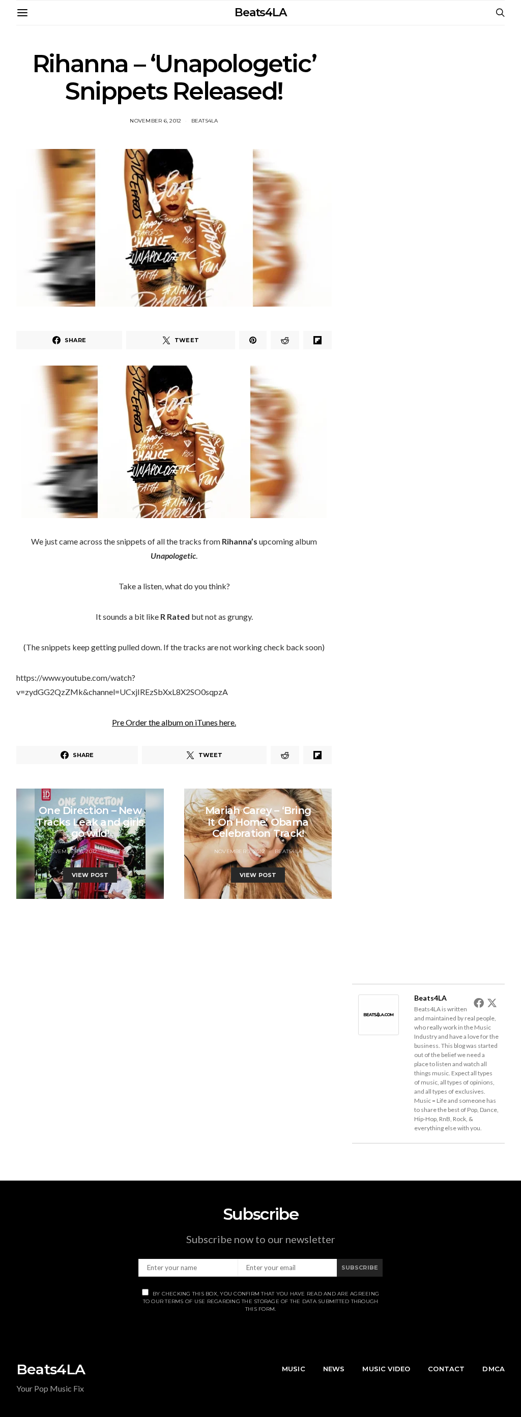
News (334, 1369)
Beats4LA (260, 12)
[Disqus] (174, 1026)
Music (293, 1369)
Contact (446, 1369)
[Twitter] (492, 1003)
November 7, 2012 (239, 851)
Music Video (386, 1369)
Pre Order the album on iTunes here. (174, 722)
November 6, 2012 (155, 120)
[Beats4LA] (378, 1013)
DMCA (493, 1369)
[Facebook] (479, 1003)
